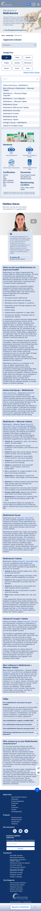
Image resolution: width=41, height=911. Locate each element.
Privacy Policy (27, 902)
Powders (6, 68)
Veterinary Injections (16, 887)
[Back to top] (37, 790)
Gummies (17, 63)
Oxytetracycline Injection (17, 867)
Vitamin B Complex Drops (13, 126)
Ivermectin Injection (16, 865)
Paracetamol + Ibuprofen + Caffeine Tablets (18, 860)
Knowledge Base (16, 811)
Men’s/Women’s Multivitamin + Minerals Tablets (18, 89)
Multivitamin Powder (11, 113)
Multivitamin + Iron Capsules (14, 98)
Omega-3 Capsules (16, 876)
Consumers (14, 807)
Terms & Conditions (15, 902)
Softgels (6, 63)
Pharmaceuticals (16, 817)
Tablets (17, 57)
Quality (13, 805)
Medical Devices (16, 819)
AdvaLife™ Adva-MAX (25, 518)
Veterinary (14, 823)
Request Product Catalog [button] (31, 72)
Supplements (15, 821)
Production (14, 803)
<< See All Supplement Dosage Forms (14, 30)
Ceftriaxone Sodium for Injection (20, 863)
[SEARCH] (33, 4)
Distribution (14, 799)
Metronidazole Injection (17, 857)
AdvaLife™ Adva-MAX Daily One (20, 562)
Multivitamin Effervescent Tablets (16, 107)
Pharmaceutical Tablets (17, 884)
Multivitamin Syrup (10, 117)
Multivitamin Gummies (11, 110)
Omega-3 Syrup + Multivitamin (15, 123)
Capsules (28, 57)
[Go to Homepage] (6, 4)
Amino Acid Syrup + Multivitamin (15, 85)
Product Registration (17, 801)
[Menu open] (38, 4)
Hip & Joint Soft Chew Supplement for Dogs (16, 870)
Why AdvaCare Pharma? (19, 797)
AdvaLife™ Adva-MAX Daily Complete (18, 425)
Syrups (17, 68)
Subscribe (20, 848)
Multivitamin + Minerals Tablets (15, 101)
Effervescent (27, 63)
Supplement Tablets (16, 891)
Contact (13, 809)
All (6, 57)
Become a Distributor (20, 907)
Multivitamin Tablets (10, 120)
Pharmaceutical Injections (18, 882)
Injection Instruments (16, 889)
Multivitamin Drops (10, 104)
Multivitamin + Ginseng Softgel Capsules (15, 94)
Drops (28, 68)
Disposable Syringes (16, 872)
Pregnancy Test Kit (16, 874)
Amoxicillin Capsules (16, 855)
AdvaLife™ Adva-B (30, 621)
